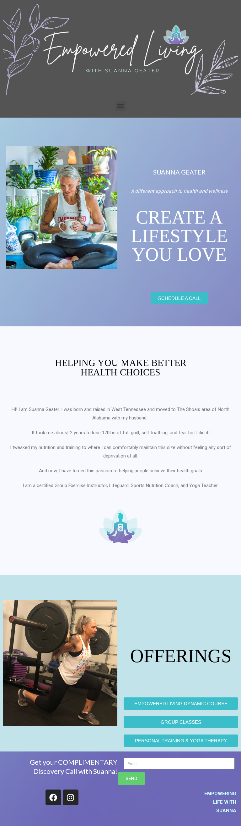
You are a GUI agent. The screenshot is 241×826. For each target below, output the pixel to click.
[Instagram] (70, 797)
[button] (120, 106)
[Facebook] (53, 797)
